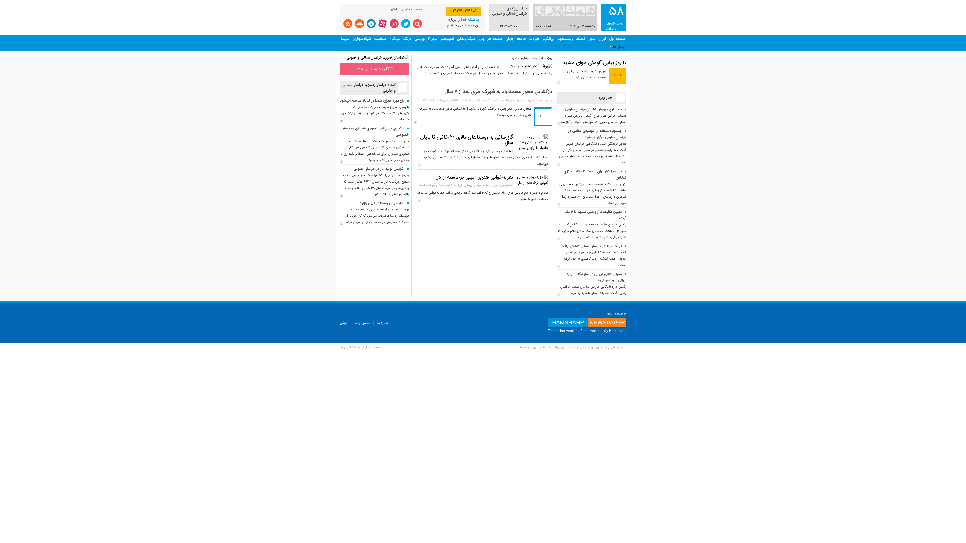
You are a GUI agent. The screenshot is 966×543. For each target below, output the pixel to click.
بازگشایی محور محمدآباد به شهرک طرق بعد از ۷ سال (498, 91)
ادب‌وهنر (447, 39)
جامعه (521, 39)
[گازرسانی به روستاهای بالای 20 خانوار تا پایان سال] (532, 142)
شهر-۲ (432, 39)
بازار (481, 39)
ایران (602, 39)
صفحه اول (617, 39)
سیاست (380, 39)
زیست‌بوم (565, 39)
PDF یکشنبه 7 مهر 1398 (374, 69)
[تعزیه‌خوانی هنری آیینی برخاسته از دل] (532, 180)
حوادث (534, 39)
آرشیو (393, 9)
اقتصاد (581, 39)
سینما (345, 39)
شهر (592, 39)
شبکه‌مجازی (362, 39)
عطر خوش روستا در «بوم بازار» (382, 203)
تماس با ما (362, 323)
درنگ (407, 39)
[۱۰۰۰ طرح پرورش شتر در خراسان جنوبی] (558, 123)
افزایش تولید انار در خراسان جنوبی (378, 169)
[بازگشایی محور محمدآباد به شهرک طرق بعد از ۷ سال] (415, 122)
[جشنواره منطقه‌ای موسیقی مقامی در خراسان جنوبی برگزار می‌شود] (558, 164)
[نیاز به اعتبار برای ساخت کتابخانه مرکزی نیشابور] (558, 204)
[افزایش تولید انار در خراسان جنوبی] (341, 195)
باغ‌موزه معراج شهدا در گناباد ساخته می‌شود (372, 100)
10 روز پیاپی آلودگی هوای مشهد (594, 63)
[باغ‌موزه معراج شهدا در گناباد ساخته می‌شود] (341, 121)
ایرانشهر (548, 39)
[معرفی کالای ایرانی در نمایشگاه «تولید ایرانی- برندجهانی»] (558, 294)
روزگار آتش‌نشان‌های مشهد (531, 58)
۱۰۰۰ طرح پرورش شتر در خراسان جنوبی (593, 109)
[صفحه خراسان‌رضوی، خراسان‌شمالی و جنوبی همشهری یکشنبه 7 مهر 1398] (378, 58)
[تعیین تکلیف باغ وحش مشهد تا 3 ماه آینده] (558, 238)
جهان (509, 39)
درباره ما (383, 323)
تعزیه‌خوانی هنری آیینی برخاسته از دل (474, 177)
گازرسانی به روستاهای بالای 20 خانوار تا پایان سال (466, 140)
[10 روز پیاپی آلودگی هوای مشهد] (558, 82)
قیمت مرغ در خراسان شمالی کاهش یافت (591, 246)
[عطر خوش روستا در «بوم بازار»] (341, 223)
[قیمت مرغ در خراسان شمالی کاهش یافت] (558, 266)
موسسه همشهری (411, 9)
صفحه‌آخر (494, 39)
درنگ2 (394, 39)
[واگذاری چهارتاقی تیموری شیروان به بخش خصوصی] (341, 161)
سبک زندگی (466, 39)
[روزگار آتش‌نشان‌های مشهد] (529, 66)
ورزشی (420, 39)
